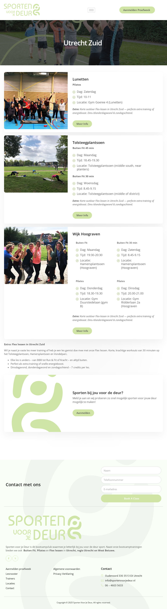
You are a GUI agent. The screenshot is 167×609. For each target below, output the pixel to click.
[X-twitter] (15, 558)
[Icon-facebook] (9, 558)
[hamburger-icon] (91, 10)
